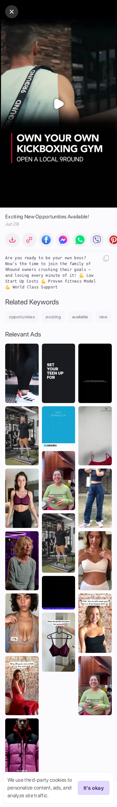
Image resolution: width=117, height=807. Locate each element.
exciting (53, 316)
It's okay (94, 788)
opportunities (22, 316)
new (103, 316)
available (80, 316)
